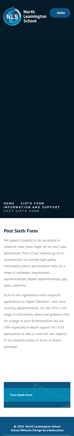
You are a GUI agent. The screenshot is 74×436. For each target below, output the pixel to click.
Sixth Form (33, 203)
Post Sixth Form (22, 211)
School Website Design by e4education (37, 430)
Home (9, 203)
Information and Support (32, 207)
